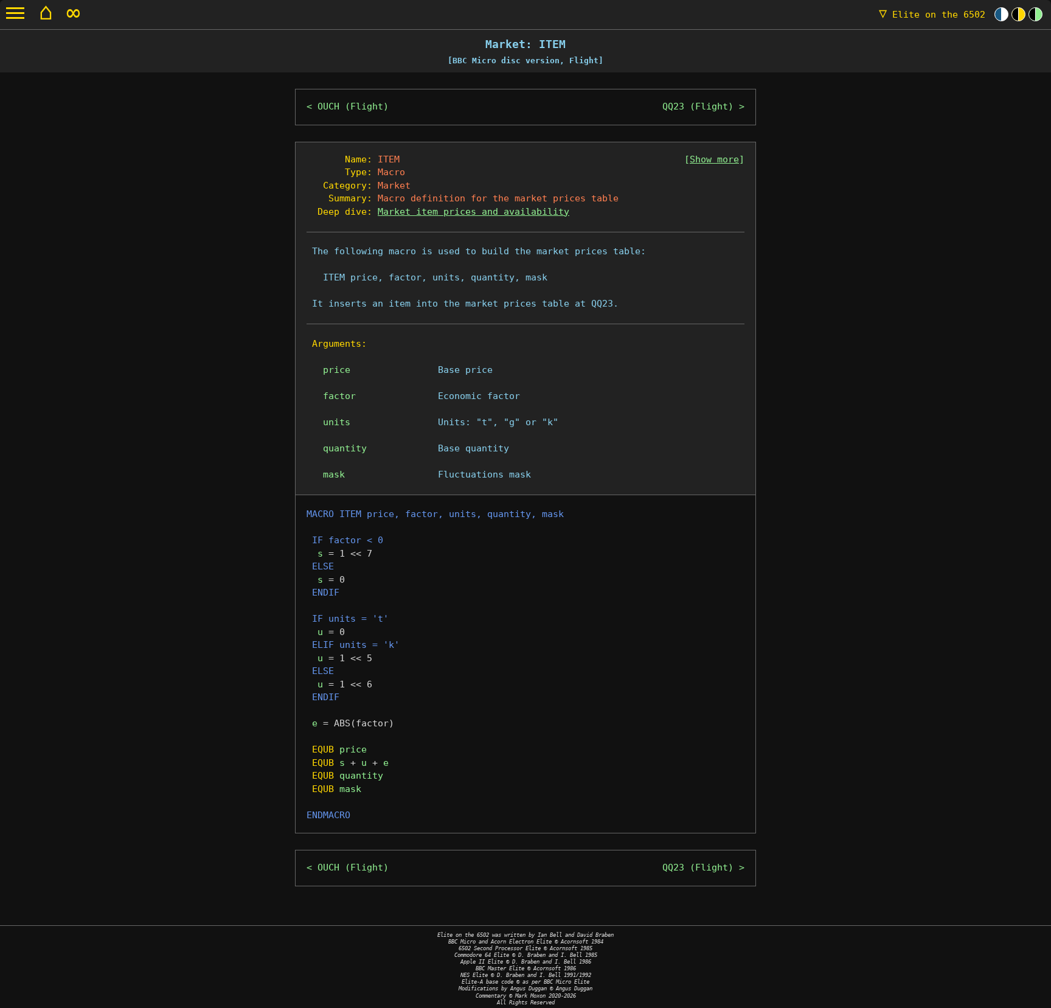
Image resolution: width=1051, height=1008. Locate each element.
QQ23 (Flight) (698, 106)
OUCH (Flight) (353, 106)
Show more (714, 159)
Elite (932, 14)
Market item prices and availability (473, 211)
